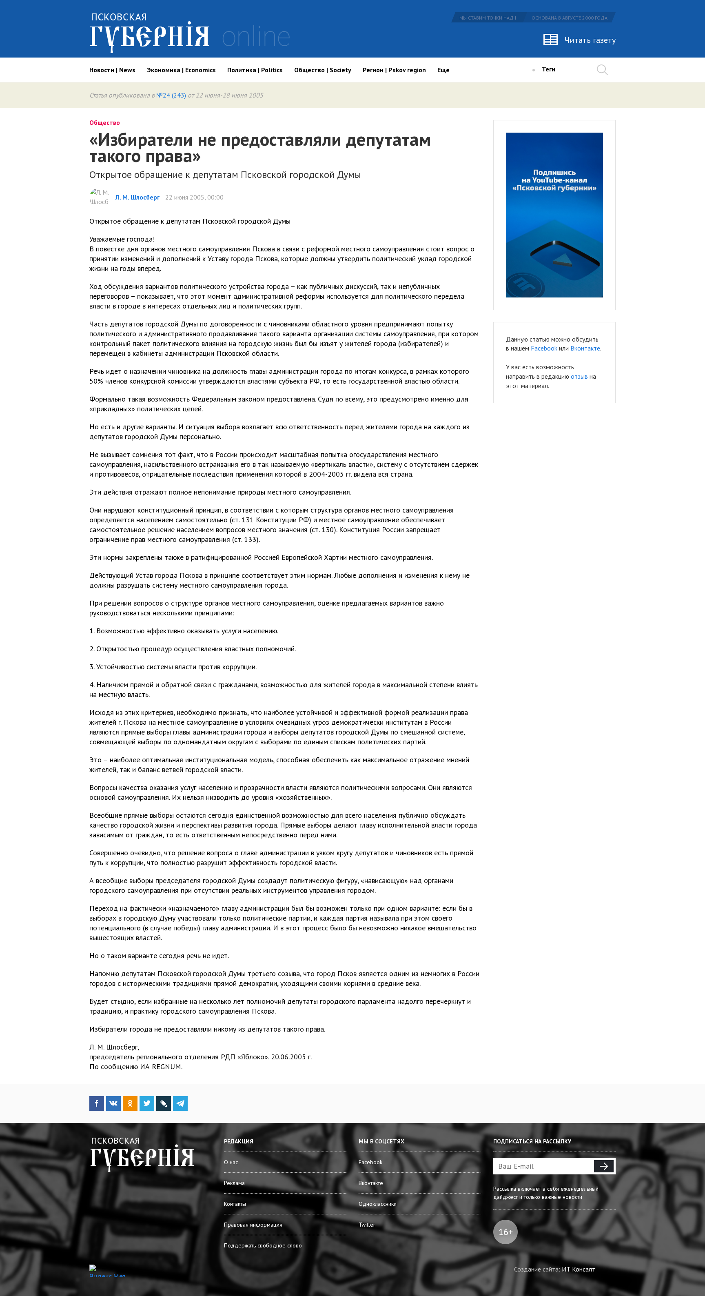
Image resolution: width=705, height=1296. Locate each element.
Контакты (235, 1203)
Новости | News (112, 70)
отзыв (579, 376)
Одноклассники (378, 1203)
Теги (548, 69)
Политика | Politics (255, 70)
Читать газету (590, 40)
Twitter (367, 1224)
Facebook (544, 348)
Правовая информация (253, 1224)
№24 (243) (171, 95)
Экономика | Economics (181, 70)
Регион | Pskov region (394, 70)
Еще (443, 70)
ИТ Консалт (578, 1269)
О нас (231, 1162)
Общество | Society (322, 70)
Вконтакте (585, 348)
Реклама (234, 1183)
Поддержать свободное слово (263, 1245)
